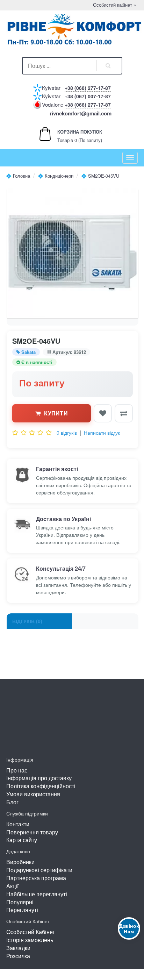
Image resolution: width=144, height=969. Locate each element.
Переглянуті (22, 910)
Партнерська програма (36, 878)
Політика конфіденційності (40, 786)
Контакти (17, 824)
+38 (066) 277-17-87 (88, 104)
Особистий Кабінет (30, 932)
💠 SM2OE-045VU (100, 175)
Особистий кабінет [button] (112, 4)
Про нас (16, 770)
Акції (12, 886)
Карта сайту (21, 840)
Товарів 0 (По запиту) (72, 135)
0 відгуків (67, 432)
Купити (56, 413)
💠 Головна (18, 175)
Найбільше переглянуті (36, 894)
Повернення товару (32, 832)
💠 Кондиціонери (55, 175)
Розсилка (18, 956)
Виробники (20, 862)
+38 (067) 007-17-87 (88, 96)
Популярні (20, 902)
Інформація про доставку (39, 778)
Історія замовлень (29, 940)
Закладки (18, 948)
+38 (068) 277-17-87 (88, 87)
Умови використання (33, 794)
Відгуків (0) (27, 621)
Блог (12, 802)
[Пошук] (108, 65)
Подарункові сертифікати (39, 870)
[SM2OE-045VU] (72, 253)
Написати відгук (102, 432)
